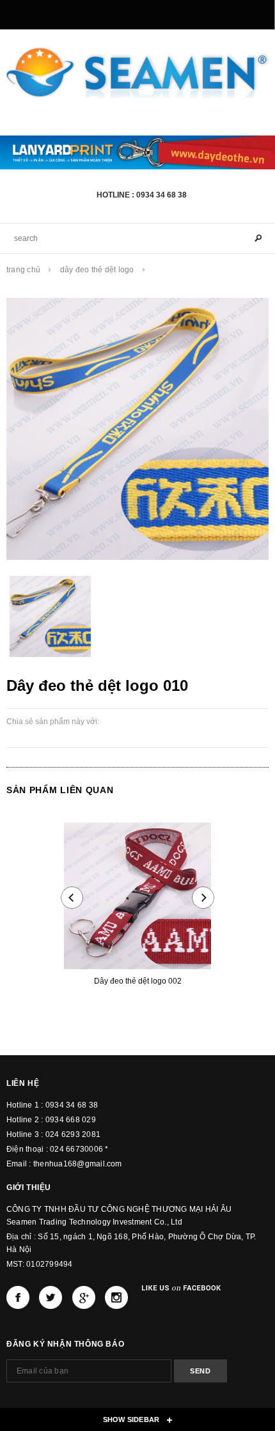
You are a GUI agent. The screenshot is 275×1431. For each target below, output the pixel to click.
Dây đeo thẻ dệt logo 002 (138, 981)
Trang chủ (23, 269)
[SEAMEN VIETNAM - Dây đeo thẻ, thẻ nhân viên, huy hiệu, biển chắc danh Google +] (83, 1297)
